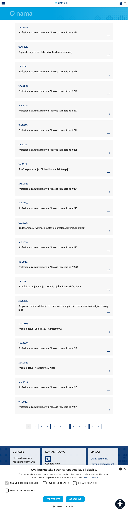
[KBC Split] (61, 3)
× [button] (124, 469)
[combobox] (120, 469)
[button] (64, 506)
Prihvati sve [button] (53, 499)
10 (86, 426)
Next (92, 426)
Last (98, 426)
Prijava (120, 3)
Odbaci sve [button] (75, 499)
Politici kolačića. (91, 477)
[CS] (120, 504)
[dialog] (64, 488)
